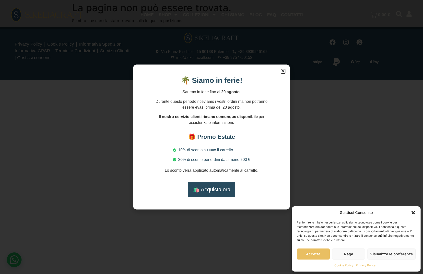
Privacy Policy (366, 265)
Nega (348, 254)
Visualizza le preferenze (391, 254)
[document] (211, 137)
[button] (413, 212)
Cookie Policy (343, 265)
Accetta (313, 254)
